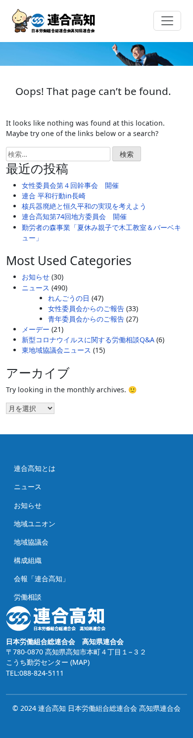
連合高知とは (34, 468)
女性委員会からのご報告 (86, 308)
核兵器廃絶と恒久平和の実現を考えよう (84, 206)
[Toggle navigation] (167, 21)
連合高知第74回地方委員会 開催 (74, 216)
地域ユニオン (34, 523)
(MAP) (79, 662)
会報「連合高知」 (41, 578)
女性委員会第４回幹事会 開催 (70, 185)
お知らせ (35, 276)
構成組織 (28, 560)
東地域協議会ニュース (56, 350)
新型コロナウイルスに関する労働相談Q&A (88, 339)
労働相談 (28, 596)
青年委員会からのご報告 (86, 318)
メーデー (35, 329)
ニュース (35, 287)
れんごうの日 (69, 298)
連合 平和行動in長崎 (54, 195)
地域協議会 (31, 542)
